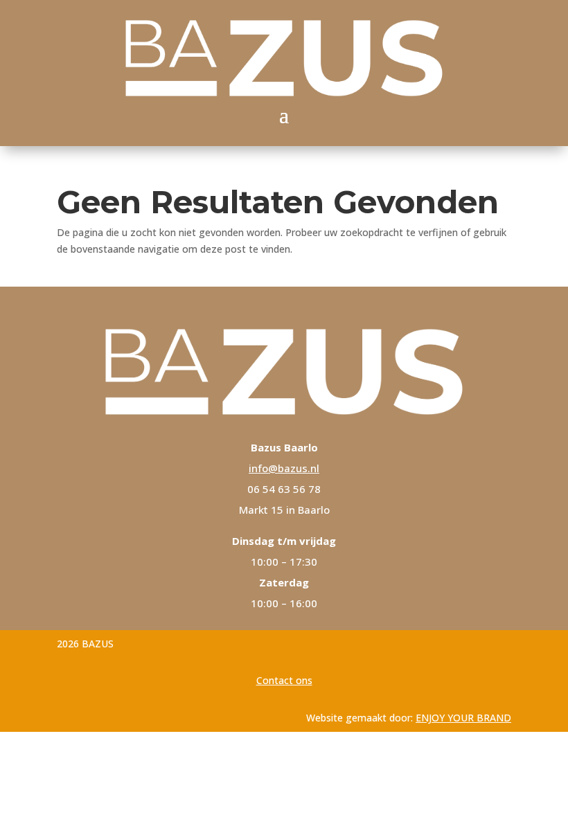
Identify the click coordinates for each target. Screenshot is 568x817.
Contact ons (284, 680)
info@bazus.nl (284, 468)
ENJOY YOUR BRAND (463, 717)
